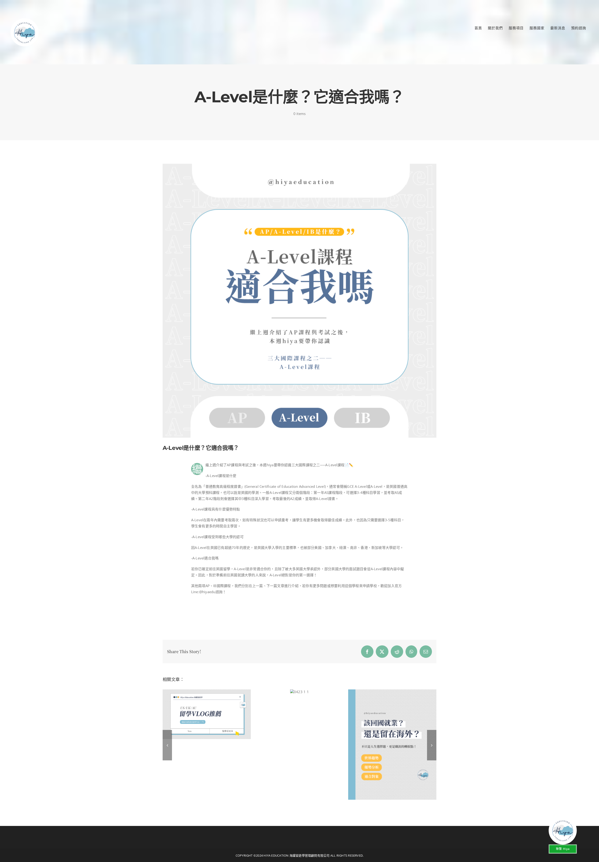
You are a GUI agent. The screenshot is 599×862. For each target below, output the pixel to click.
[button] (167, 745)
